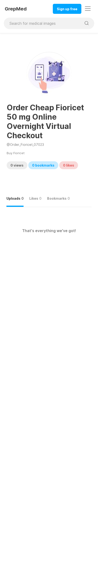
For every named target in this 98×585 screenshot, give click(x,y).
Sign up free (67, 9)
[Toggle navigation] (87, 8)
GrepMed (16, 9)
